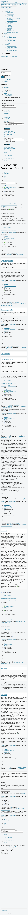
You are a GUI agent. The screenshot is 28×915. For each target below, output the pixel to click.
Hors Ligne (6, 188)
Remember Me (4, 75)
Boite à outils (7, 36)
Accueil (6, 10)
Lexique (9, 29)
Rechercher (6, 113)
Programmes (10, 19)
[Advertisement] (10, 61)
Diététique (9, 26)
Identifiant (6, 122)
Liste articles (7, 35)
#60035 (19, 767)
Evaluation (9, 23)
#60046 (10, 807)
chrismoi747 (7, 284)
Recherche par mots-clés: (8, 105)
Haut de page (4, 910)
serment (6, 604)
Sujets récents (7, 111)
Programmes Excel (11, 37)
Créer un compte (8, 134)
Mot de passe (7, 124)
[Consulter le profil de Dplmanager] (10, 187)
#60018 (10, 253)
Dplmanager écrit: (7, 261)
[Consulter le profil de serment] (9, 606)
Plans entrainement (11, 40)
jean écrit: (4, 531)
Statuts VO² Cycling (12, 47)
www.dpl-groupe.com (6, 227)
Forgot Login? (7, 79)
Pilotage (9, 25)
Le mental (9, 28)
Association (6, 44)
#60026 (10, 619)
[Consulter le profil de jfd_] (8, 644)
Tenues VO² (10, 43)
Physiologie (10, 15)
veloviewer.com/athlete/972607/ (8, 230)
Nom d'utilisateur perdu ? (10, 132)
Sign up (6, 81)
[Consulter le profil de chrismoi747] (10, 286)
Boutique (6, 41)
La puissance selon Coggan (13, 18)
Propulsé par (12, 846)
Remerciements (10, 30)
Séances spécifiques (12, 21)
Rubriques (6, 110)
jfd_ (5, 643)
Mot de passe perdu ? (9, 131)
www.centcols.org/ (5, 629)
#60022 (10, 346)
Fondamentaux (10, 14)
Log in (2, 77)
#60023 (10, 405)
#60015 (10, 203)
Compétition (10, 22)
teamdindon (6, 87)
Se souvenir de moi (10, 126)
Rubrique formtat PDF (12, 32)
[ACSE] (9, 56)
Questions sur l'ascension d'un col (9, 205)
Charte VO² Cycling (12, 46)
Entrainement (7, 11)
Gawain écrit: (5, 354)
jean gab (6, 417)
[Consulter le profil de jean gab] (9, 418)
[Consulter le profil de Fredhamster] (10, 391)
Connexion (6, 128)
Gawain (6, 236)
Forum (5, 33)
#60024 (19, 435)
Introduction (10, 12)
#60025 (10, 523)
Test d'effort (10, 16)
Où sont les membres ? (12, 50)
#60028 (10, 661)
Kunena (17, 846)
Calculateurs (10, 39)
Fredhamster (7, 390)
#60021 (10, 302)
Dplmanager (7, 186)
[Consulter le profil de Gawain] (9, 238)
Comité (8, 48)
